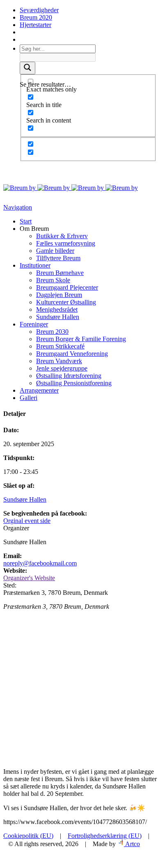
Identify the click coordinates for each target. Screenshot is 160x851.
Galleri (28, 397)
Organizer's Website (29, 577)
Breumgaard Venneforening (72, 353)
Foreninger (34, 324)
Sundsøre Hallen (57, 316)
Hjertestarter (35, 24)
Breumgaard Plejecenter (67, 287)
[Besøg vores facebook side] (21, 32)
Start (26, 221)
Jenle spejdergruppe (61, 368)
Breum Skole (53, 280)
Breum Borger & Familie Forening (81, 338)
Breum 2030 (52, 331)
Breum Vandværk (59, 360)
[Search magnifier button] (27, 68)
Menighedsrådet (57, 309)
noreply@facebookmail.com (40, 563)
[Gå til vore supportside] (21, 39)
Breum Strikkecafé (60, 346)
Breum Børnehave (60, 272)
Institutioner (35, 265)
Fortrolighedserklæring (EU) (105, 835)
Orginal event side (26, 520)
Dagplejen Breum (59, 294)
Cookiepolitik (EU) (28, 835)
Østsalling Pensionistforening (74, 383)
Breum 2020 (36, 17)
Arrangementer (39, 390)
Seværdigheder (39, 10)
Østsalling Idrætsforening (68, 375)
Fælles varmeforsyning (65, 243)
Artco (132, 843)
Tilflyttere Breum (58, 258)
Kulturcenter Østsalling (66, 302)
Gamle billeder (55, 250)
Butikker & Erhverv (62, 235)
